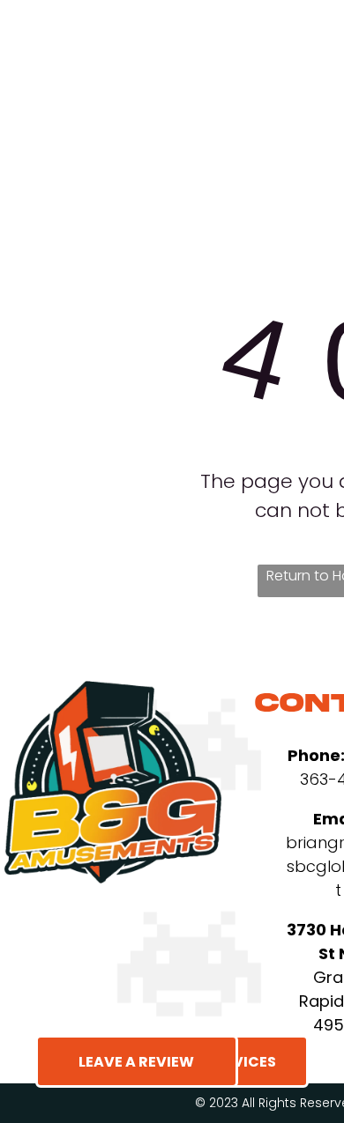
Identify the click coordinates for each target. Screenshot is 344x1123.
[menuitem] (215, 93)
